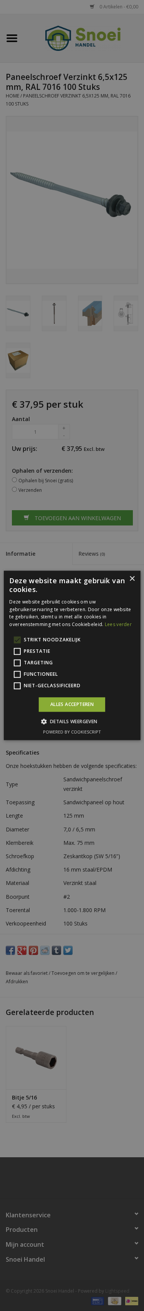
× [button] (132, 579)
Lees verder (118, 624)
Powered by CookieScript (72, 732)
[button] (71, 721)
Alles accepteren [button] (72, 704)
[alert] (72, 655)
